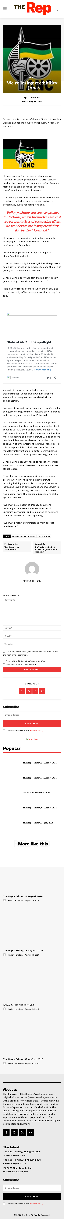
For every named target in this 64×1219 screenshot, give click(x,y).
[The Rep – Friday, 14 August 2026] (11, 778)
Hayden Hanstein (15, 900)
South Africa (44, 536)
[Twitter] (29, 691)
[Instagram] (14, 1132)
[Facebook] (22, 691)
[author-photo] (5, 900)
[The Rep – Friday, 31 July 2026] (11, 823)
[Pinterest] (35, 691)
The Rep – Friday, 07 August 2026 (40, 807)
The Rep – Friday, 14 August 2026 (40, 777)
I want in (30, 723)
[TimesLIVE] (32, 569)
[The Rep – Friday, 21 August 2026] (11, 763)
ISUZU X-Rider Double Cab (36, 792)
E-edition (7, 1155)
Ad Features (9, 1172)
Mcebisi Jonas (19, 536)
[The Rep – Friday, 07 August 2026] (11, 808)
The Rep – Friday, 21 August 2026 (40, 762)
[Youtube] (30, 1132)
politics (32, 536)
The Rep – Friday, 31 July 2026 (38, 822)
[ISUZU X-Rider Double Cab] (11, 793)
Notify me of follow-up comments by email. (26, 661)
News (32, 77)
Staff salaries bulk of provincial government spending (46, 549)
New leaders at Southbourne (11, 548)
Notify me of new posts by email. (21, 664)
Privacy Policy (36, 730)
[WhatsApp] (42, 691)
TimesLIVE (34, 97)
